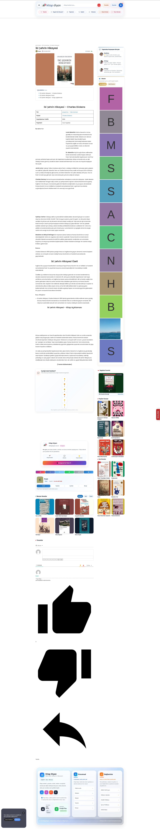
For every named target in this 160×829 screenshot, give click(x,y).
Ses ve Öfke (38, 515)
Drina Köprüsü (58, 534)
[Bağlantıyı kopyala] (79, 472)
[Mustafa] (111, 155)
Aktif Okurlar (111, 84)
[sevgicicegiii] (111, 202)
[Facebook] (50, 472)
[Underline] (46, 559)
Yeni (86, 496)
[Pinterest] (51, 792)
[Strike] (48, 559)
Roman (75, 112)
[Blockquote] (53, 559)
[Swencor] (111, 179)
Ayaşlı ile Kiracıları (79, 515)
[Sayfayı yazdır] (88, 472)
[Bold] (43, 559)
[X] (59, 472)
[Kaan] (37, 51)
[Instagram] (40, 472)
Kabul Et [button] (17, 819)
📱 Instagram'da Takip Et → (64, 463)
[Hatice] (111, 294)
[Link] (56, 559)
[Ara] (99, 5)
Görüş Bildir (158, 414)
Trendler (106, 5)
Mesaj (85, 485)
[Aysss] (111, 225)
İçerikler (71, 485)
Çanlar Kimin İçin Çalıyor (61, 515)
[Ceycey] (111, 248)
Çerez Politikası (9, 819)
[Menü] (39, 5)
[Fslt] (111, 109)
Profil (43, 485)
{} (58, 559)
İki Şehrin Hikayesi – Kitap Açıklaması (51, 97)
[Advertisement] (80, 30)
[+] (61, 559)
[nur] (111, 271)
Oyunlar (114, 5)
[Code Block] (55, 559)
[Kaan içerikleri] (40, 480)
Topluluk (57, 485)
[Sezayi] (111, 362)
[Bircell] (111, 317)
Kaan (39, 51)
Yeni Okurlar (103, 84)
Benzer (80, 496)
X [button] (23, 813)
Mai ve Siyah (78, 534)
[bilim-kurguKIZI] (110, 338)
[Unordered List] (51, 559)
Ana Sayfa (38, 45)
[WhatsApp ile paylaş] (69, 472)
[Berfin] (111, 132)
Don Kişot (38, 534)
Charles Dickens (67, 116)
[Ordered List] (49, 559)
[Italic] (45, 559)
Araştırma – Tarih (67, 112)
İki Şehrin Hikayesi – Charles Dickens (51, 93)
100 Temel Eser (45, 45)
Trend (91, 496)
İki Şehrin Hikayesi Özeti (47, 95)
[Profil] (121, 5)
